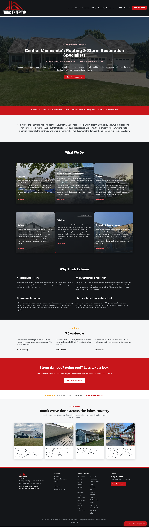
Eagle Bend (81, 498)
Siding (93, 8)
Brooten (80, 487)
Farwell (79, 505)
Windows (57, 487)
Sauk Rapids (94, 508)
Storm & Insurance (82, 8)
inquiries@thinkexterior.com (120, 479)
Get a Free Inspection (137, 524)
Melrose (93, 487)
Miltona (92, 489)
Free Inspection (118, 484)
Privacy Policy (74, 522)
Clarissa (80, 492)
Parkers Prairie (95, 500)
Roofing (70, 8)
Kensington (94, 479)
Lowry (92, 484)
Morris (92, 492)
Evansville (80, 503)
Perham (92, 502)
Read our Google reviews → (94, 395)
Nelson (92, 495)
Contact (127, 8)
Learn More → (22, 199)
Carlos (79, 490)
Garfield (80, 508)
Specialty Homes (104, 8)
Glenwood (81, 511)
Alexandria (81, 477)
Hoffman (93, 476)
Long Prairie (94, 481)
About (115, 8)
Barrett (79, 482)
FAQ (120, 8)
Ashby (79, 479)
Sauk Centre (94, 505)
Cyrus (79, 495)
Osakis (92, 497)
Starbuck (93, 510)
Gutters (56, 484)
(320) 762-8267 (139, 8)
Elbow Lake (81, 500)
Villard (92, 513)
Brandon (80, 485)
